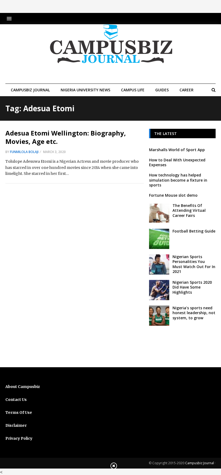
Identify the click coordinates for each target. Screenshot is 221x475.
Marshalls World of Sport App (177, 149)
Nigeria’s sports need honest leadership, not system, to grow (193, 312)
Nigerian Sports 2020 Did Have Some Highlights (192, 287)
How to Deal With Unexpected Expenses (177, 162)
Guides (162, 89)
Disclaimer (16, 425)
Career (186, 89)
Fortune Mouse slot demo (173, 195)
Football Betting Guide (193, 231)
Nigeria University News (85, 89)
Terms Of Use (18, 412)
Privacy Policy (18, 438)
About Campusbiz (22, 386)
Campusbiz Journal (30, 89)
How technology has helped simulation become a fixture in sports (178, 179)
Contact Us (16, 399)
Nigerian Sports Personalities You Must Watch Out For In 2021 (193, 264)
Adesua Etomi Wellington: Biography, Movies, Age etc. (65, 137)
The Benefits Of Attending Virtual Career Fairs (189, 210)
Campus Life (132, 89)
